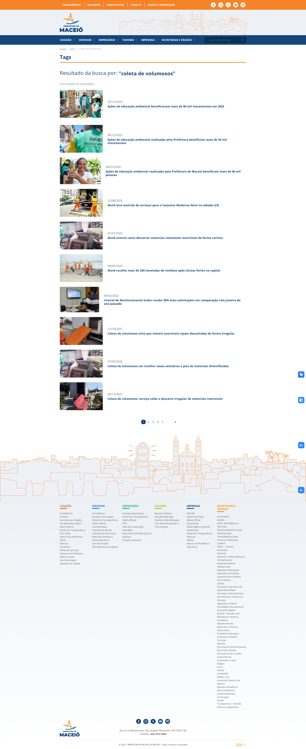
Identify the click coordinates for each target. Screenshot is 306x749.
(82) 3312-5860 (158, 733)
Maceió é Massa (163, 513)
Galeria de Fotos (195, 516)
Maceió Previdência (227, 687)
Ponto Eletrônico (100, 540)
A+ (301, 445)
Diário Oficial (115, 4)
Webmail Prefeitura (102, 536)
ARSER (220, 670)
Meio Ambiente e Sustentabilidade (226, 692)
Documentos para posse (105, 546)
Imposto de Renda (102, 530)
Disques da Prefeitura (71, 553)
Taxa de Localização (132, 526)
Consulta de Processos (104, 533)
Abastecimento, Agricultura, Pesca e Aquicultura (227, 627)
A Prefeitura (66, 513)
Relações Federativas (228, 570)
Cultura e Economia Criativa (227, 541)
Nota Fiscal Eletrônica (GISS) (71, 538)
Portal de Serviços (69, 550)
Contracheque (99, 526)
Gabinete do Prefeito (228, 573)
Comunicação (224, 533)
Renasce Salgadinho (228, 707)
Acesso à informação (161, 4)
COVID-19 (136, 4)
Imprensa (192, 546)
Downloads (193, 530)
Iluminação (223, 697)
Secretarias (223, 516)
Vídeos (190, 540)
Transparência (71, 4)
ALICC (220, 666)
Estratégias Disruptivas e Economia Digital (230, 608)
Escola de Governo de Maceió (228, 682)
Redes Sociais (67, 556)
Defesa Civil (223, 676)
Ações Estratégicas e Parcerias (228, 525)
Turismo (221, 640)
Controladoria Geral (227, 536)
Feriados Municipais (70, 523)
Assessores (193, 523)
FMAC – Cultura (225, 546)
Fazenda (221, 553)
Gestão (220, 519)
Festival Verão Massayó (167, 520)
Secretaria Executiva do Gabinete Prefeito (229, 588)
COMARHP (222, 673)
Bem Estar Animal (226, 650)
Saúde (220, 583)
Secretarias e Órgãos (177, 40)
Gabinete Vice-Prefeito (229, 576)
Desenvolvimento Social (229, 529)
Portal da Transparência (72, 530)
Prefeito (64, 516)
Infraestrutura (224, 560)
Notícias (64, 543)
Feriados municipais (103, 516)
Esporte (221, 643)
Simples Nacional (131, 540)
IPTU (124, 523)
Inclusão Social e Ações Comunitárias (229, 655)
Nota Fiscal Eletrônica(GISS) (136, 533)
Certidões (127, 530)
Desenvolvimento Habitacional (226, 565)
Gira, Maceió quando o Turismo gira (167, 525)
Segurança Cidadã (227, 603)
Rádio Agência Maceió (198, 526)
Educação (222, 549)
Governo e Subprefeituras (231, 556)
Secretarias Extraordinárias (231, 646)
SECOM (191, 513)
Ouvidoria (93, 4)
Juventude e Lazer (226, 660)
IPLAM (220, 700)
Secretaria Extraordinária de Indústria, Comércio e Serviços (230, 597)
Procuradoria (224, 580)
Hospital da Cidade (70, 563)
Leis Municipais (68, 560)
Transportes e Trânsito (229, 703)
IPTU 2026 (65, 533)
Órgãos (221, 663)
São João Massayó (164, 516)
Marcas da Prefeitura (198, 543)
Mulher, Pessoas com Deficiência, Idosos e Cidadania (228, 617)
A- (301, 490)
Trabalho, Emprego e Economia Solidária (228, 635)
